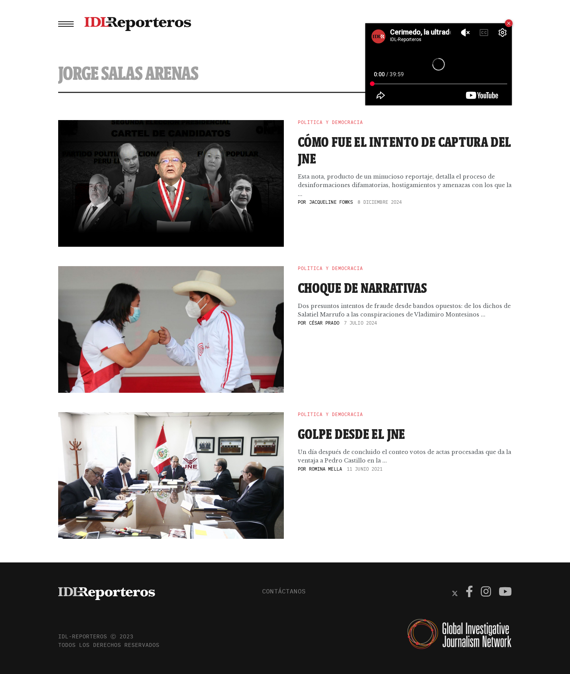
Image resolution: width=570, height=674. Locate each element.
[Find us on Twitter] (455, 592)
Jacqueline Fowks (331, 202)
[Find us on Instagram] (486, 592)
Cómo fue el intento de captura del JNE (404, 150)
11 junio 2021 (365, 469)
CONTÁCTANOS (284, 591)
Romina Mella (325, 469)
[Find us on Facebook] (469, 592)
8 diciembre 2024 (380, 202)
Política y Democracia (330, 122)
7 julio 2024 (360, 323)
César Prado (324, 323)
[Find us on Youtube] (505, 592)
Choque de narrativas (362, 287)
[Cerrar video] (509, 23)
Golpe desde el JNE (351, 433)
